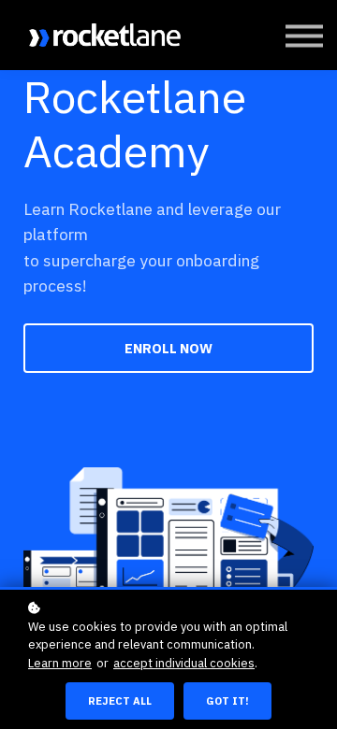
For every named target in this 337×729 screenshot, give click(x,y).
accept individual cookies (184, 663)
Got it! (227, 701)
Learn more (60, 663)
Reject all (120, 701)
